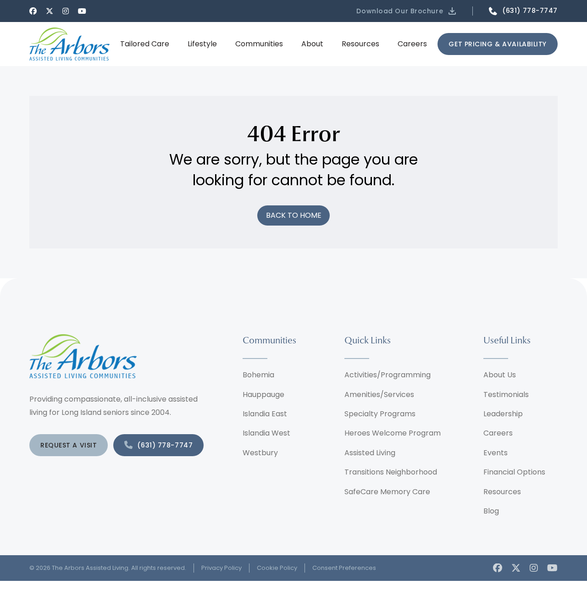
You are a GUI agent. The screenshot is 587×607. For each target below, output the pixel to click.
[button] (407, 11)
